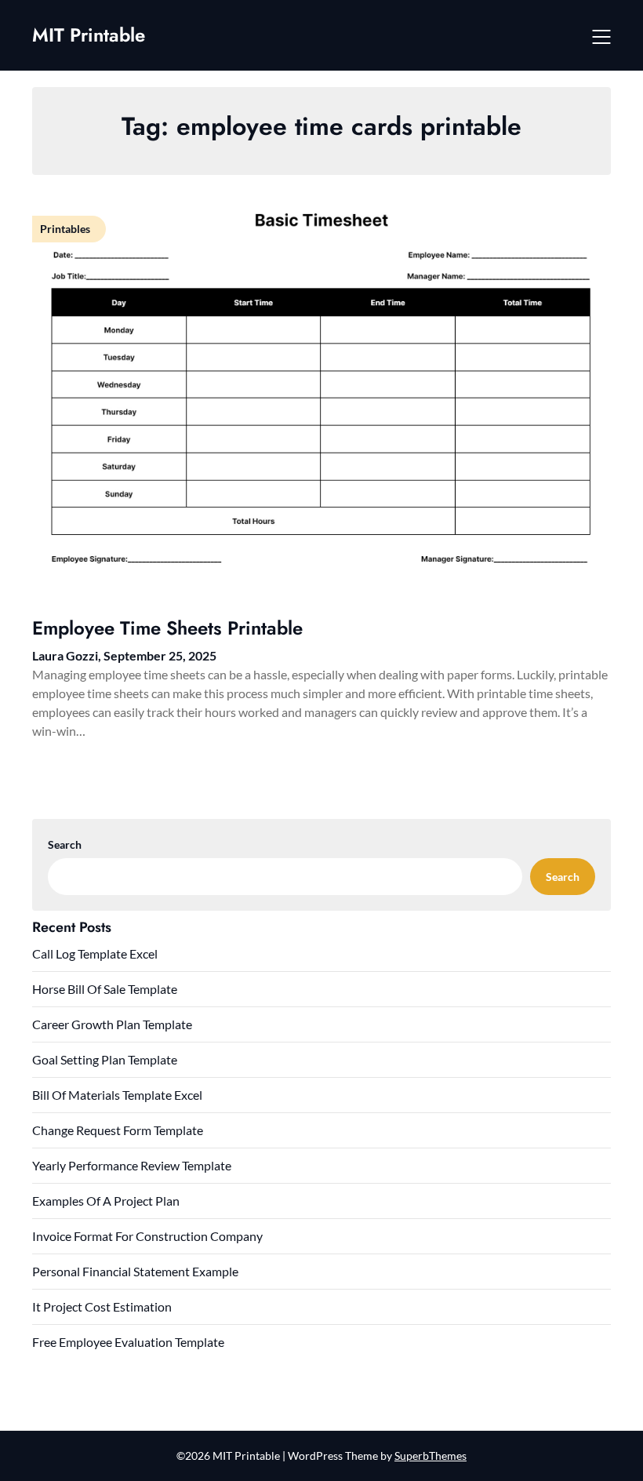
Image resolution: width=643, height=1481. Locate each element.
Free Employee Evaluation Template (128, 1341)
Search (65, 844)
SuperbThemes (430, 1455)
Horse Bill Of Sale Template (104, 988)
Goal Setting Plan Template (104, 1059)
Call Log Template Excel (95, 953)
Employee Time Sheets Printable (167, 628)
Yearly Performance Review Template (131, 1165)
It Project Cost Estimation (102, 1306)
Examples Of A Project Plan (106, 1200)
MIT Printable (88, 35)
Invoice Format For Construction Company (147, 1235)
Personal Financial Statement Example (135, 1271)
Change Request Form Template (117, 1130)
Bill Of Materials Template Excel (117, 1094)
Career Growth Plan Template (112, 1024)
